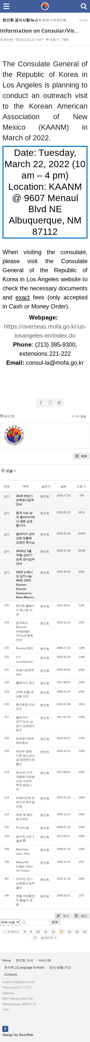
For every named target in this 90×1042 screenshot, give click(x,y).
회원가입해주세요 (25, 672)
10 (38, 931)
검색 (55, 922)
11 (45, 931)
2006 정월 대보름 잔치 (25, 694)
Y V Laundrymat (24, 659)
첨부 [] (8, 416)
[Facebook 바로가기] (5, 1028)
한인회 (8, 39)
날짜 (63, 486)
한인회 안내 (24, 960)
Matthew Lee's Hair (23, 851)
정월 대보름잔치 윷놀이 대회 (25, 900)
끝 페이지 (47, 937)
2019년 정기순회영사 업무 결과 (25, 883)
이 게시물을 (79, 416)
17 (35, 937)
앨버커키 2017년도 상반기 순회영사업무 (25, 723)
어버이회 (44, 960)
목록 (84, 456)
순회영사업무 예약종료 (25, 740)
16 (84, 931)
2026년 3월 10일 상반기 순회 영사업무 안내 (25, 557)
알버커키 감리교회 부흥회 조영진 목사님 (25, 538)
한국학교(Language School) (24, 967)
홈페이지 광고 (25, 683)
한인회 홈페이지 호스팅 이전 (25, 610)
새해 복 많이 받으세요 (24, 816)
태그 (83, 916)
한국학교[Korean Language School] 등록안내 (24, 631)
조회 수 (81, 486)
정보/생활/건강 (60, 967)
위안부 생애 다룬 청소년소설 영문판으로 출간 (25, 757)
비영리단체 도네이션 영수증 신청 (25, 802)
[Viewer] (85, 325)
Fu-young (22, 827)
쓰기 (65, 916)
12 (53, 931)
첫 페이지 (13, 931)
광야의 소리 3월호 (25, 838)
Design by (17, 1034)
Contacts (10, 974)
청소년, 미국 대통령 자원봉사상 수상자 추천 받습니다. (25, 780)
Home (6, 960)
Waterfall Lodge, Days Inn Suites (24, 866)
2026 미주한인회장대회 (59, 20)
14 (69, 931)
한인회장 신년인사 (25, 706)
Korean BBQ (24, 648)
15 (77, 931)
